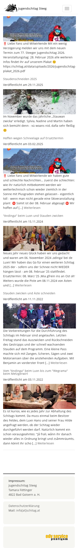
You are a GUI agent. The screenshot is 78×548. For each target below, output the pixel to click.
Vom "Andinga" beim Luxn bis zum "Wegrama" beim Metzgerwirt (35, 372)
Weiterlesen (32, 208)
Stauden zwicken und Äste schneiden (29, 293)
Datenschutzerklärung (24, 506)
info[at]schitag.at (28, 510)
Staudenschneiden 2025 (20, 79)
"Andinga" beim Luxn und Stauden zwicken (33, 216)
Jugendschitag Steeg (32, 8)
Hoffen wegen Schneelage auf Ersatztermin (33, 138)
